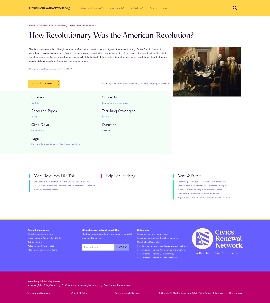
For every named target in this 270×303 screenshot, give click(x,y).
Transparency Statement (38, 293)
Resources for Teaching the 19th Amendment (158, 238)
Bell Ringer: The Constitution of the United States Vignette (61, 181)
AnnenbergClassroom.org (89, 285)
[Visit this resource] (207, 75)
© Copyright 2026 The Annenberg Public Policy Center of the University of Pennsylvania (201, 293)
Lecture (105, 116)
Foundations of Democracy (115, 103)
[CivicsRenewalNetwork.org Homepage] (50, 8)
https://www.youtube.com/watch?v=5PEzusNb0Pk (50, 69)
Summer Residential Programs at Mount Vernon (200, 189)
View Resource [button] (43, 83)
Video (34, 116)
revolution (75, 144)
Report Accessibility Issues (127, 293)
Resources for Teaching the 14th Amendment (158, 257)
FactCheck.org (69, 285)
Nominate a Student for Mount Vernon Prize (198, 193)
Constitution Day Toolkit (148, 242)
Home (32, 25)
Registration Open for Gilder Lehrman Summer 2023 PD (204, 197)
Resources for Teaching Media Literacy (155, 254)
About (166, 8)
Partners (153, 8)
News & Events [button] (116, 8)
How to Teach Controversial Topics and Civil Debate (162, 246)
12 (38, 103)
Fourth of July (37, 130)
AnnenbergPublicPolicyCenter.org (43, 285)
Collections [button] (136, 8)
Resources (42, 25)
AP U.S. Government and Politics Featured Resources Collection (64, 185)
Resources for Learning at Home (152, 234)
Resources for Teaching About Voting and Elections (161, 250)
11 (35, 103)
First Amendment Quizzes (46, 189)
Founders (35, 144)
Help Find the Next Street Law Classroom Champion (203, 185)
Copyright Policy (79, 293)
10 (32, 103)
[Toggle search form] (235, 8)
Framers (45, 144)
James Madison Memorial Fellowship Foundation (145, 83)
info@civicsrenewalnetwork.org (42, 250)
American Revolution (60, 144)
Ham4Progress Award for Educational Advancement (202, 181)
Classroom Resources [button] (90, 8)
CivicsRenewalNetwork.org (117, 285)
